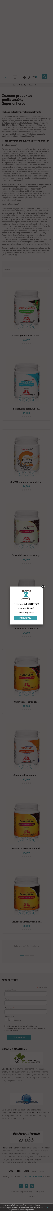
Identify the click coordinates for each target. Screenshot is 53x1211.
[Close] (42, 586)
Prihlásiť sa (25, 618)
